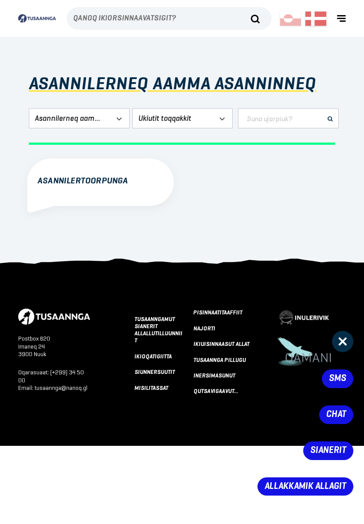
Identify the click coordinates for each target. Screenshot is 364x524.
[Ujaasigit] (255, 19)
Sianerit (328, 450)
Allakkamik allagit (305, 486)
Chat (336, 414)
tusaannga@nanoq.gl (61, 388)
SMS (337, 378)
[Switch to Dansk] (315, 19)
